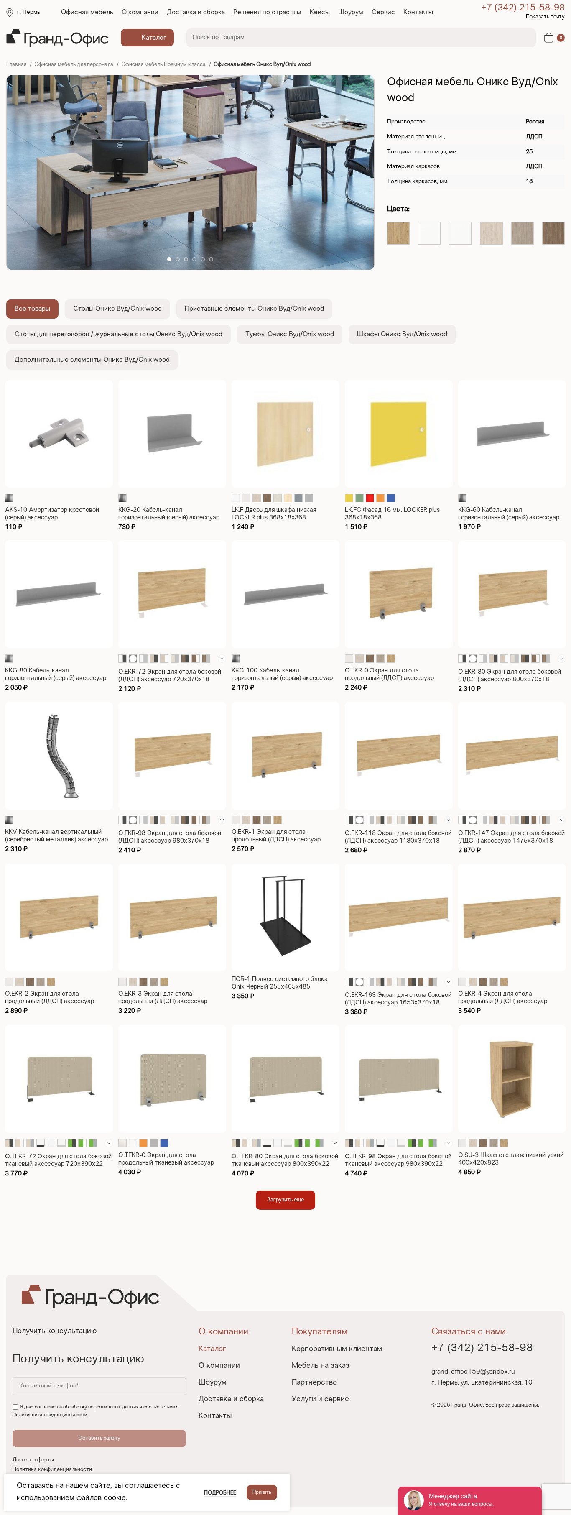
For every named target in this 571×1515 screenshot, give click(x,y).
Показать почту (545, 17)
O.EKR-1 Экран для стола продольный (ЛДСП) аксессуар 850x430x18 (276, 839)
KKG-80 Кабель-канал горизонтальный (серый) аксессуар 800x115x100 (55, 678)
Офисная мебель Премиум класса (164, 64)
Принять (261, 1492)
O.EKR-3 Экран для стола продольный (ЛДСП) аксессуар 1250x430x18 (162, 1001)
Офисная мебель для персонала (74, 64)
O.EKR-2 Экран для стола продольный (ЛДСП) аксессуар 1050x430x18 (49, 1001)
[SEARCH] (524, 37)
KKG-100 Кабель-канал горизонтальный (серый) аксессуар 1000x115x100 (282, 678)
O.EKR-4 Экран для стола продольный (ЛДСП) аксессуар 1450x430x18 (502, 1001)
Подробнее (220, 1493)
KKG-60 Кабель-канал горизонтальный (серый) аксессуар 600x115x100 (508, 517)
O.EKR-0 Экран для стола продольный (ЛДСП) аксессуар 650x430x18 (389, 678)
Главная (17, 64)
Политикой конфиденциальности (50, 1415)
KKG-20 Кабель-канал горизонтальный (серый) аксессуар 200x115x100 (168, 517)
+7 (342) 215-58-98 (523, 8)
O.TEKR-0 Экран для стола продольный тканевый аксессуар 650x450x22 (166, 1162)
